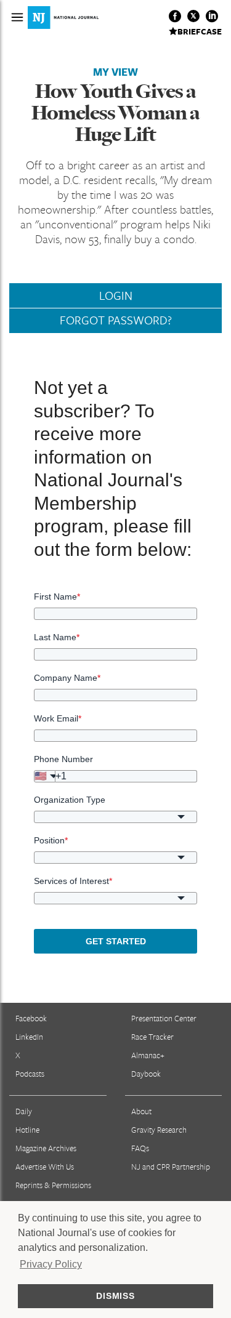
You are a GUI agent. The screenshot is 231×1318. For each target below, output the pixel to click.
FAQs (140, 1148)
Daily (23, 1111)
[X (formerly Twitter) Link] (193, 16)
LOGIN (115, 295)
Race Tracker (152, 1036)
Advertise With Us (44, 1166)
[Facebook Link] (175, 16)
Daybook (146, 1073)
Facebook (31, 1018)
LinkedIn (29, 1036)
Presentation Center (164, 1018)
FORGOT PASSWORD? (116, 320)
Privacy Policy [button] (51, 1264)
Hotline (27, 1129)
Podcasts (29, 1073)
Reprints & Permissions (53, 1185)
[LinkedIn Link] (212, 16)
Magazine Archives (45, 1148)
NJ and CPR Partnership (170, 1166)
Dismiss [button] (115, 1296)
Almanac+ (147, 1055)
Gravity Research (159, 1129)
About (141, 1111)
